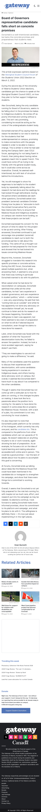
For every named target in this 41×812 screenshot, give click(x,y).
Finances (4, 792)
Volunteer (5, 785)
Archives (4, 797)
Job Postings (6, 794)
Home (5, 13)
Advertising (5, 788)
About (4, 799)
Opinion (10, 13)
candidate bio (23, 429)
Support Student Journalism (16, 711)
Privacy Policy (6, 803)
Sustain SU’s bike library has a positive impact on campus (30, 584)
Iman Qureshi (8, 43)
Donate (4, 790)
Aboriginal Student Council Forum (20, 75)
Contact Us (5, 801)
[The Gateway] (17, 5)
